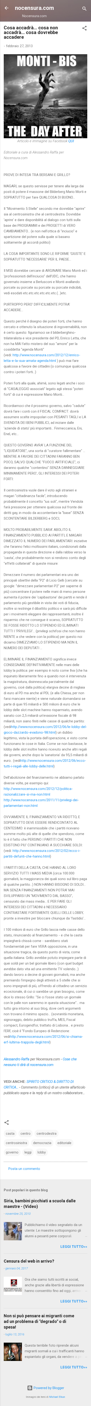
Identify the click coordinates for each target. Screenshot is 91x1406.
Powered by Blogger (48, 1388)
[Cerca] (84, 9)
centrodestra (46, 1133)
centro (26, 1133)
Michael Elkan (57, 1396)
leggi (28, 1152)
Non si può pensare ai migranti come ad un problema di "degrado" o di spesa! (39, 1321)
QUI (71, 141)
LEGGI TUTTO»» (73, 1247)
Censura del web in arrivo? (29, 1261)
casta (10, 1133)
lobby (42, 1152)
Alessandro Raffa (16, 1059)
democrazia (42, 1143)
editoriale (64, 1143)
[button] (84, 29)
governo (12, 1152)
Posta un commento (24, 1169)
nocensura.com (34, 8)
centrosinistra (16, 1143)
